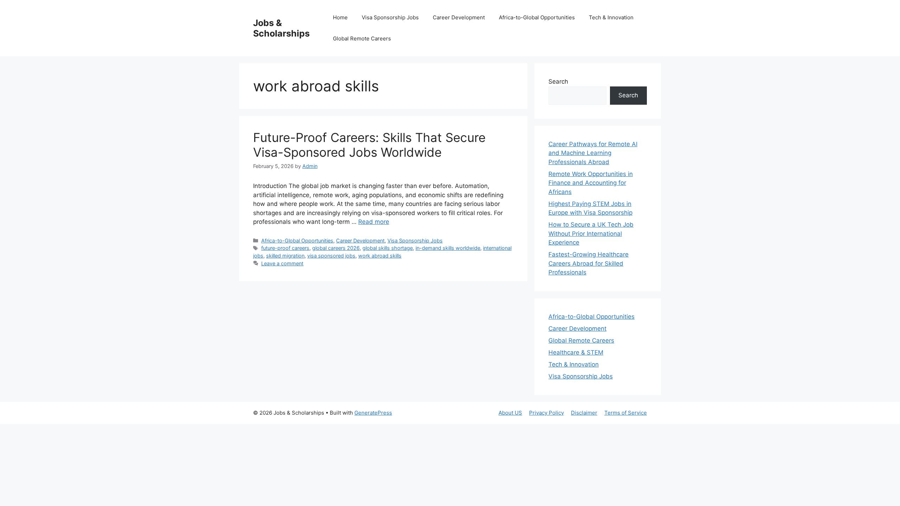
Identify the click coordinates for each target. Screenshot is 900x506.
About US (510, 412)
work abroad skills (379, 256)
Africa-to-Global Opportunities (537, 17)
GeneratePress (373, 412)
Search (558, 81)
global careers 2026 (336, 248)
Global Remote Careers (362, 38)
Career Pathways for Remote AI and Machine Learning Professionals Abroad (592, 153)
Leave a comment (282, 263)
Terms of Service (625, 412)
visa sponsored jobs (331, 256)
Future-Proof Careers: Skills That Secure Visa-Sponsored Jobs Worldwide (369, 145)
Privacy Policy (546, 412)
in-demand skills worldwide (448, 248)
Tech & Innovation (611, 17)
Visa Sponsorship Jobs (390, 17)
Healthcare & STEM (575, 352)
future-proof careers (285, 248)
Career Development (459, 17)
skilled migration (285, 256)
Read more (373, 221)
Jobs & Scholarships (281, 28)
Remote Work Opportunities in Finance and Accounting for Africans (590, 182)
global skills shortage (387, 248)
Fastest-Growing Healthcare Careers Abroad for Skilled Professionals (588, 263)
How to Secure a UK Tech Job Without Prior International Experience (591, 233)
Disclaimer (584, 412)
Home (340, 17)
